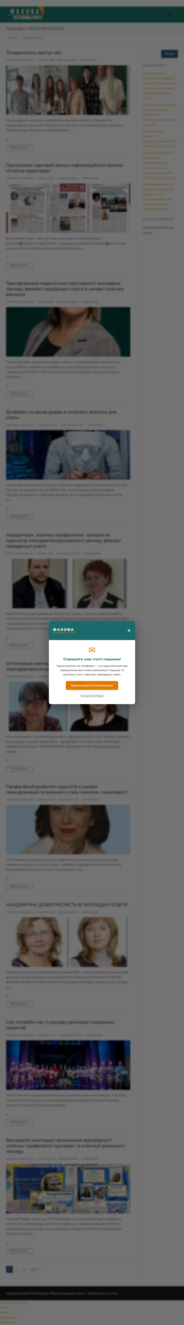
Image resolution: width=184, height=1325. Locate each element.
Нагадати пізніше (92, 696)
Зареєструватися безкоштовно (92, 685)
